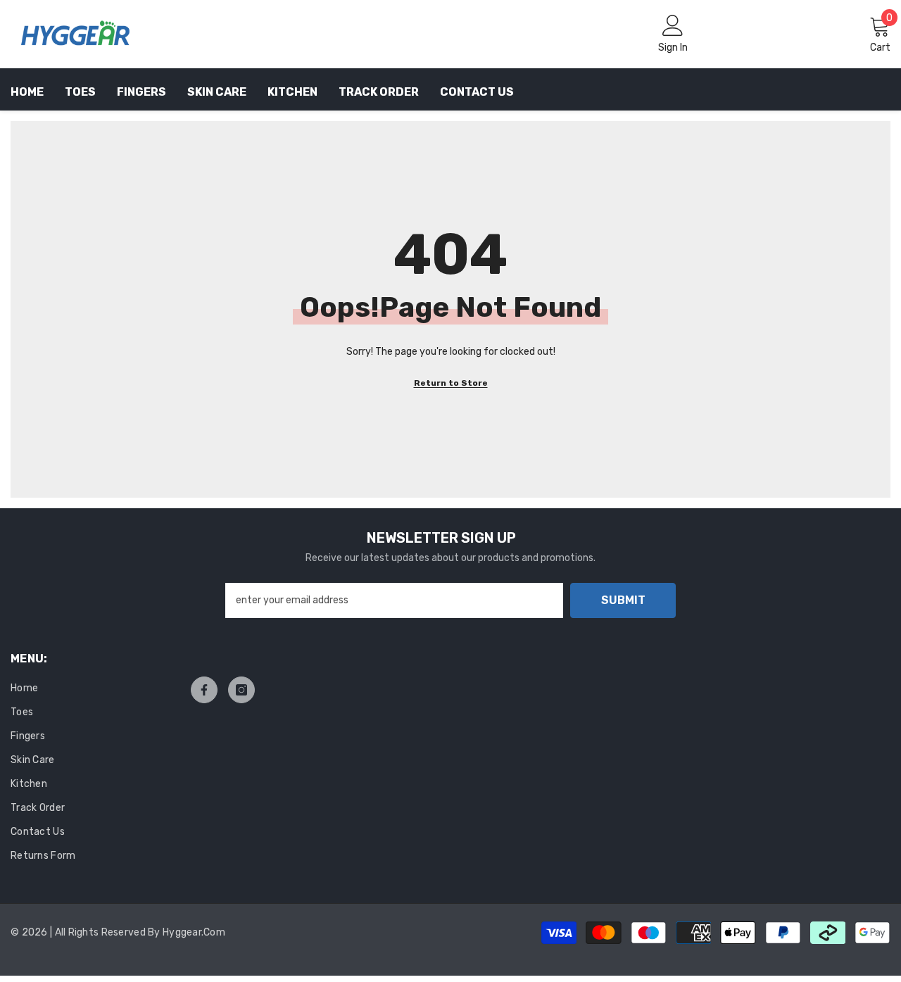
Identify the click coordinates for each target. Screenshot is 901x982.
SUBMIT (623, 600)
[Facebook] (204, 689)
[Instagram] (241, 689)
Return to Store (451, 383)
